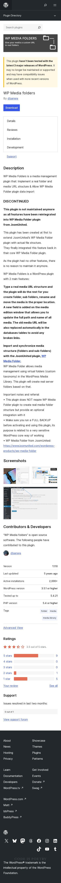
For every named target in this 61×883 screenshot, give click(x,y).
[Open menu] (55, 5)
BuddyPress (12, 817)
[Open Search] (45, 5)
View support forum (15, 719)
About (7, 740)
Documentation (13, 776)
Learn (6, 769)
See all (53, 685)
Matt (8, 805)
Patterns (37, 758)
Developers (10, 782)
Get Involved (40, 769)
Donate (38, 782)
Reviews (12, 130)
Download (12, 107)
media (53, 611)
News (7, 746)
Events (36, 776)
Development (15, 147)
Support (12, 156)
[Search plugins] (39, 27)
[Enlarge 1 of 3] (24, 471)
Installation (14, 138)
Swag (37, 788)
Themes (37, 746)
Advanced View (13, 627)
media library (49, 618)
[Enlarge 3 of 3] (53, 491)
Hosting (8, 752)
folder (44, 611)
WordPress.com (14, 799)
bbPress (10, 811)
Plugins (36, 752)
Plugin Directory (12, 15)
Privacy (8, 758)
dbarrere (13, 98)
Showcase (38, 740)
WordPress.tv (13, 788)
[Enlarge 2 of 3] (53, 471)
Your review (10, 685)
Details (11, 121)
